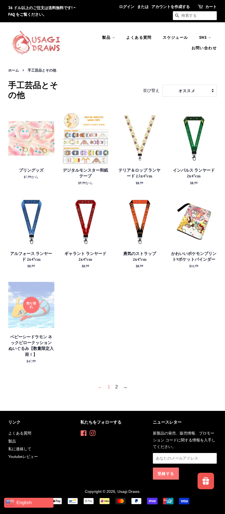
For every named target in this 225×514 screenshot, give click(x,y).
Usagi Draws (128, 491)
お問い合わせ (204, 47)
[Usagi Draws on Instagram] (92, 434)
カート (211, 6)
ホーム (13, 70)
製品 (107, 37)
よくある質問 (138, 37)
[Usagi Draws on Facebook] (83, 434)
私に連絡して (19, 449)
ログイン (126, 6)
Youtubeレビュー (23, 456)
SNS (203, 37)
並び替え (151, 90)
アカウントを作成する (170, 6)
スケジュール (175, 37)
